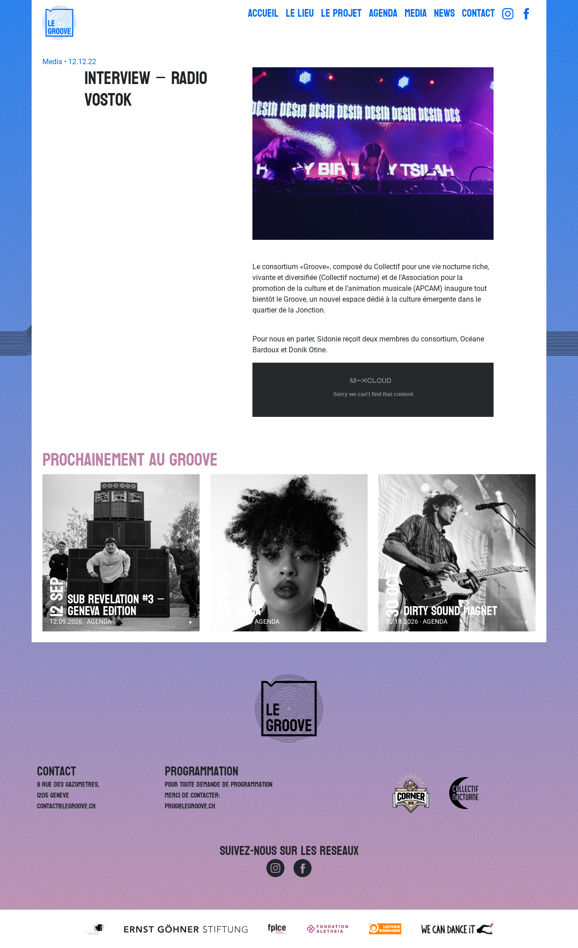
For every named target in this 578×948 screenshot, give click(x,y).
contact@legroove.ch (66, 806)
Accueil (263, 13)
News (444, 13)
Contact (478, 13)
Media (416, 13)
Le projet (341, 13)
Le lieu (300, 13)
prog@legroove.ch (190, 806)
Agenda (383, 13)
